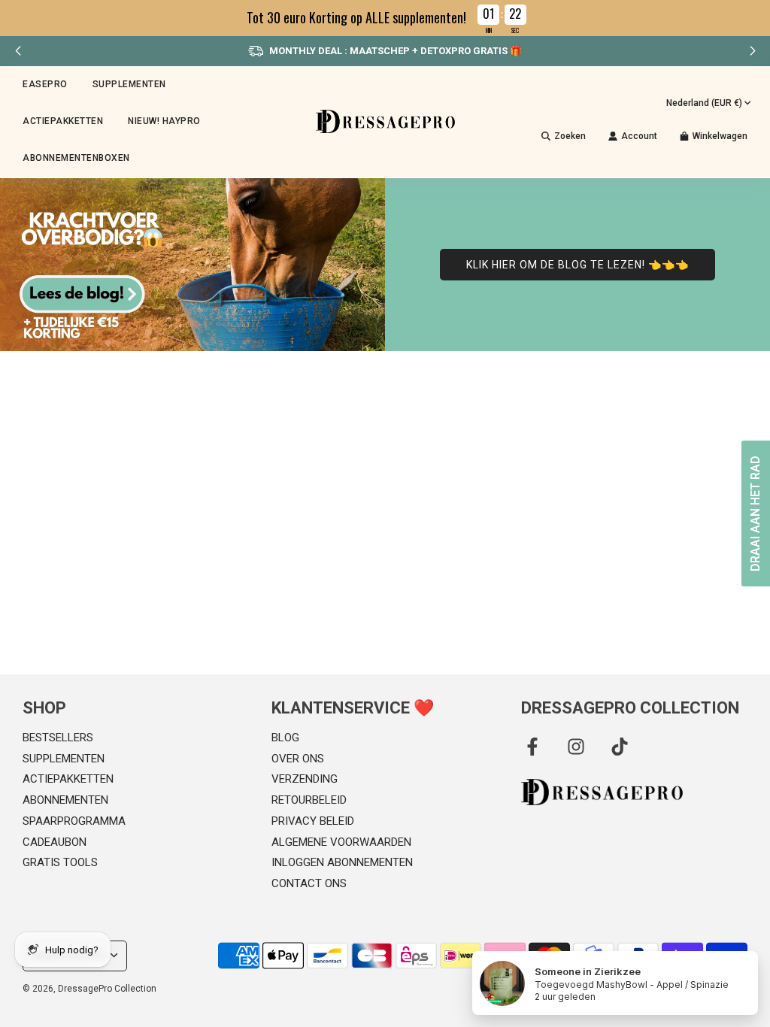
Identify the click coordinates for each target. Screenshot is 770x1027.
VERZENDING (304, 779)
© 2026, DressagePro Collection (89, 988)
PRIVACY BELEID (312, 821)
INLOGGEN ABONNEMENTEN (342, 862)
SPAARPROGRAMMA (74, 821)
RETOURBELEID (309, 800)
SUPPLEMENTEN (64, 758)
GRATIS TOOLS (60, 862)
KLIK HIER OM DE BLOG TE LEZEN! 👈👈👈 (577, 265)
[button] (752, 51)
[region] (385, 18)
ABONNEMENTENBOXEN (76, 158)
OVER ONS (297, 758)
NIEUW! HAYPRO (164, 121)
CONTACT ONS (309, 883)
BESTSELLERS (58, 737)
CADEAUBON (54, 842)
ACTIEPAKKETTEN (63, 121)
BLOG (285, 737)
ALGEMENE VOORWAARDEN (341, 842)
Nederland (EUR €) (704, 103)
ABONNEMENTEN (65, 800)
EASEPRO (45, 84)
